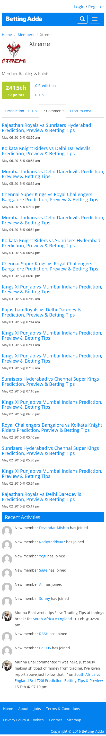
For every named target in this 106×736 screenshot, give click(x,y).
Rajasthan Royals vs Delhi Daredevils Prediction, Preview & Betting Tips (41, 312)
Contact (55, 719)
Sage (43, 570)
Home (7, 34)
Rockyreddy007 (52, 541)
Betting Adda (93, 731)
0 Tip (39, 94)
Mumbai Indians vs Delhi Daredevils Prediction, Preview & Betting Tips (53, 174)
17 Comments (53, 110)
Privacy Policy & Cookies (23, 719)
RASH (43, 633)
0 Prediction (45, 85)
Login (79, 7)
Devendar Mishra (54, 527)
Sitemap (74, 719)
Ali (41, 584)
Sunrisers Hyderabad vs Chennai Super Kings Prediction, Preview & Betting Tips (50, 381)
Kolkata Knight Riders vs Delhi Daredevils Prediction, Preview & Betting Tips (46, 150)
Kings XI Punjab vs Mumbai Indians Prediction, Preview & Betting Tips (52, 289)
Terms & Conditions (63, 708)
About (23, 708)
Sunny (44, 598)
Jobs (37, 708)
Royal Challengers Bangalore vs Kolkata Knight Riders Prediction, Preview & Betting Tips (52, 427)
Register (96, 7)
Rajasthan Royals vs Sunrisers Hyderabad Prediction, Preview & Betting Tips (46, 127)
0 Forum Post (80, 110)
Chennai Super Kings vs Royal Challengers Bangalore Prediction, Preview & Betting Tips (50, 197)
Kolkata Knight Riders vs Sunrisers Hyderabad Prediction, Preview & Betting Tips (51, 243)
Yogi (42, 556)
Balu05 (45, 647)
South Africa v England (52, 618)
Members (26, 34)
